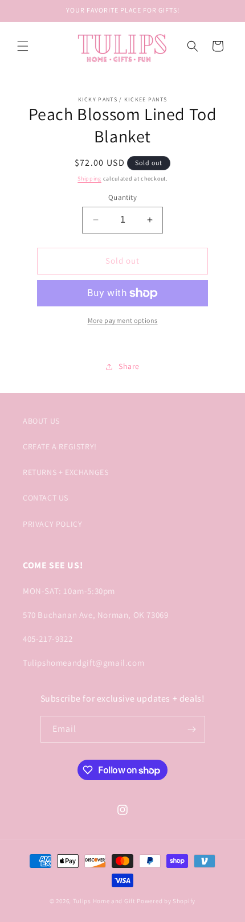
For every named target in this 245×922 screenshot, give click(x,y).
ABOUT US (41, 421)
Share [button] (129, 366)
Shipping (89, 178)
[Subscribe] (192, 729)
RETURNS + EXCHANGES (65, 472)
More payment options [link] (123, 320)
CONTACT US (45, 498)
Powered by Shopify (166, 901)
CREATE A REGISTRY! (60, 446)
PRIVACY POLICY (52, 524)
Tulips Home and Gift (104, 901)
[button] (22, 46)
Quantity (122, 197)
